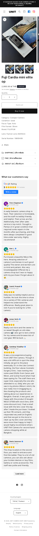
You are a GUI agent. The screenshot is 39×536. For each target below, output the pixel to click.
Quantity (4, 93)
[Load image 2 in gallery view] (19, 69)
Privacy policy (28, 523)
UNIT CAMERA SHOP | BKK (18, 521)
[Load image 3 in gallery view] (29, 69)
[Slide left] (2, 69)
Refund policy (17, 523)
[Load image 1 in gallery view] (9, 69)
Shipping (12, 89)
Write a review (11, 192)
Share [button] (6, 145)
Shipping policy (27, 527)
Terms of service (14, 527)
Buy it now (19, 111)
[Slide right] (36, 69)
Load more (19, 474)
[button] (4, 11)
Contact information (20, 530)
